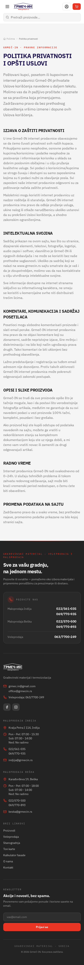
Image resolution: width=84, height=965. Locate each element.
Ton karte (9, 849)
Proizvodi (9, 830)
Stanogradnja (11, 843)
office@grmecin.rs (20, 691)
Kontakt (8, 867)
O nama (8, 861)
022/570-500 (66, 621)
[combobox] (42, 17)
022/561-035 (66, 609)
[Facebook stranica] (7, 707)
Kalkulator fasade (14, 855)
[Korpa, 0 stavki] (77, 6)
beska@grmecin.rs (20, 811)
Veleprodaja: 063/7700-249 (26, 697)
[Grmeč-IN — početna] (23, 6)
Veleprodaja (11, 837)
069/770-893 (66, 627)
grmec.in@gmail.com (22, 686)
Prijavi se (42, 927)
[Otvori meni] (7, 6)
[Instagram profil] (16, 707)
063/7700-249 (65, 637)
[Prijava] (66, 6)
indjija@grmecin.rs (21, 760)
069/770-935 (66, 614)
